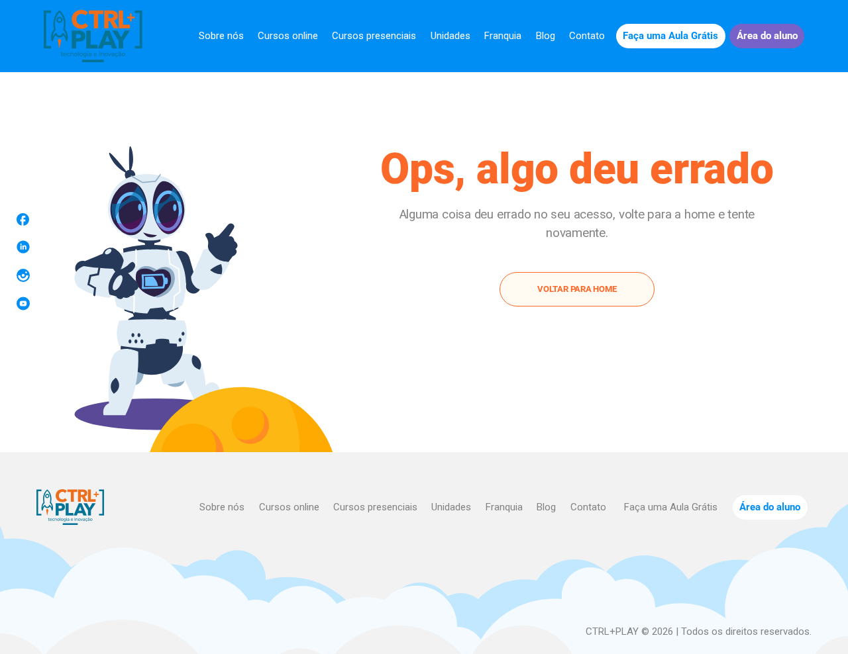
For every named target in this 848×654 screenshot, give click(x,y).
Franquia (502, 36)
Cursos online (288, 36)
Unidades (450, 36)
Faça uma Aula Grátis (670, 36)
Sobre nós (221, 36)
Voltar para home (576, 289)
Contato (587, 36)
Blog (545, 36)
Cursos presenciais (374, 36)
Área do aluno (767, 36)
